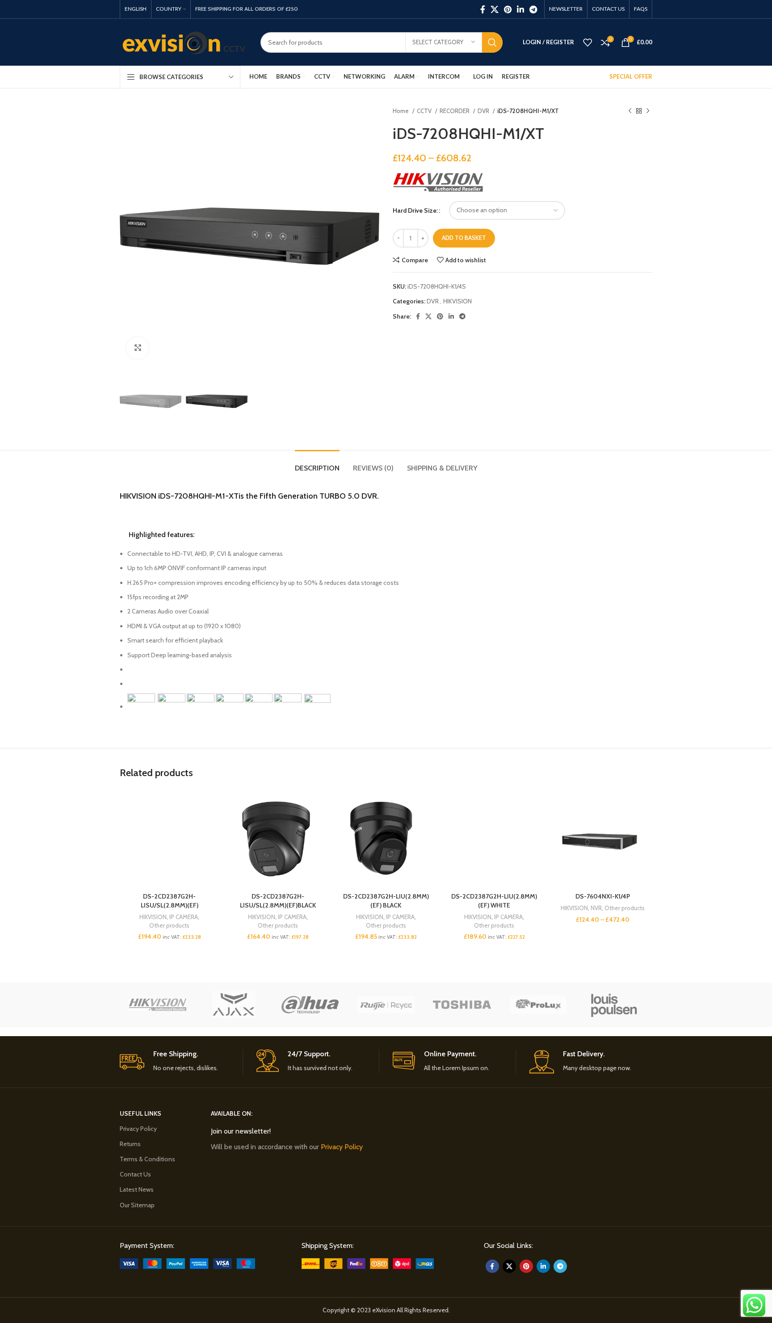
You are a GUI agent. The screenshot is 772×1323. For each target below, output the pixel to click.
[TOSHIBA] (462, 1005)
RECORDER (455, 110)
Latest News (137, 1189)
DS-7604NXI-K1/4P (602, 896)
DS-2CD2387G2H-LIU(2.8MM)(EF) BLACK (386, 900)
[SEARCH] (492, 42)
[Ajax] (234, 1005)
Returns (130, 1144)
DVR (484, 110)
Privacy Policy (138, 1129)
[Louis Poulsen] (614, 1005)
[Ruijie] (386, 1005)
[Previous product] (629, 111)
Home (401, 110)
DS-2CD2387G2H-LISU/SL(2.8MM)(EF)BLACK (278, 900)
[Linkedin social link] (520, 9)
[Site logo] (183, 42)
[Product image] (169, 838)
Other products (169, 925)
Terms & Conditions (147, 1159)
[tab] (317, 463)
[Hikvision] (158, 1005)
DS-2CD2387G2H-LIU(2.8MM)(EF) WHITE (494, 900)
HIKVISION (457, 301)
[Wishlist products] (587, 42)
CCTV (425, 110)
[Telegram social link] (533, 9)
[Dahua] (310, 1005)
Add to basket (464, 237)
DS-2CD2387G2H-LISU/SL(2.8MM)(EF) (169, 900)
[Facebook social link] (483, 9)
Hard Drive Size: (415, 210)
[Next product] (647, 111)
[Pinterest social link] (507, 9)
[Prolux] (538, 1005)
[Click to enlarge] (137, 348)
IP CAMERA (183, 916)
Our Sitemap (137, 1205)
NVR (596, 907)
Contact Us (135, 1174)
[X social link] (494, 9)
